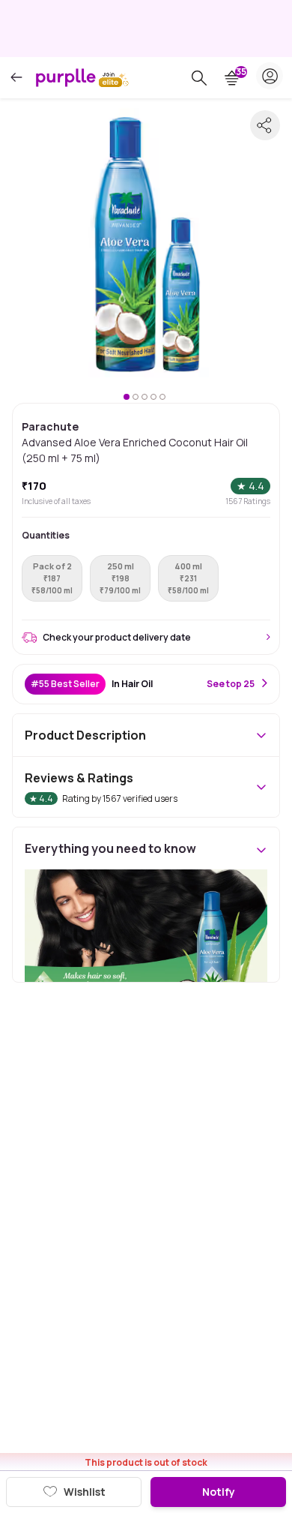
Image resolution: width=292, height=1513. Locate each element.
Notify (218, 1491)
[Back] (16, 78)
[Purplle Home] (66, 77)
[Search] (199, 78)
